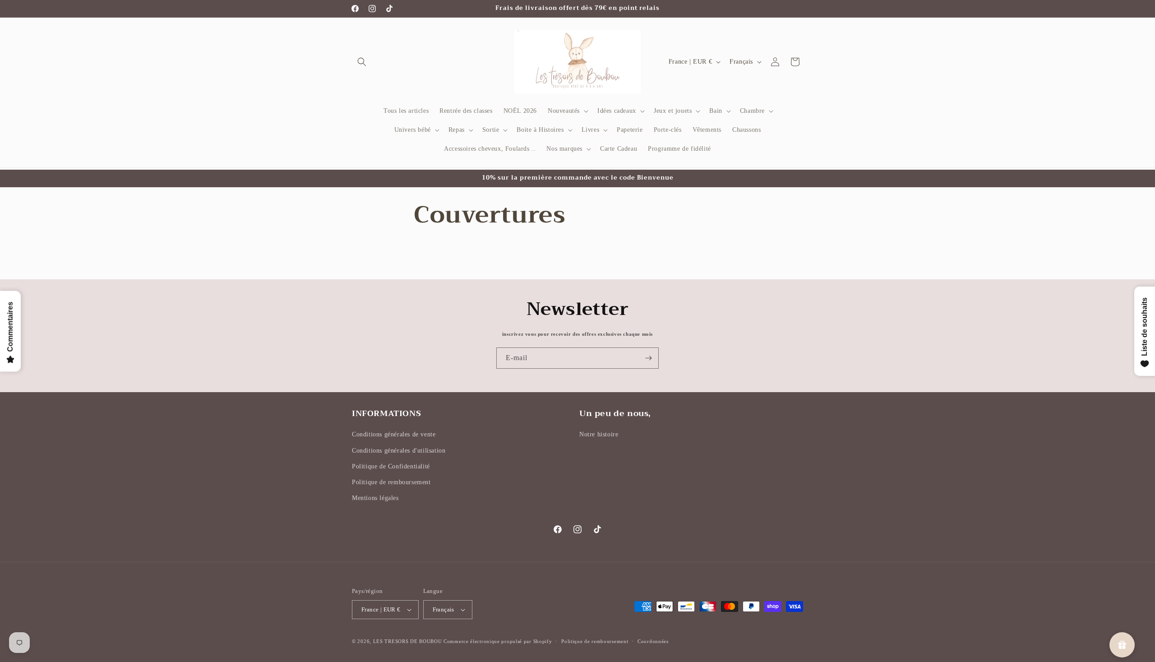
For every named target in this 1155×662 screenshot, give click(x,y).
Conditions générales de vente (393, 434)
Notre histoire (598, 434)
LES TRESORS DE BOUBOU (408, 641)
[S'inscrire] (648, 358)
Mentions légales (375, 498)
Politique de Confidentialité (391, 466)
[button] (362, 62)
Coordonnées (653, 641)
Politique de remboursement (391, 482)
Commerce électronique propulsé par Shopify (498, 641)
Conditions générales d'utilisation (398, 450)
